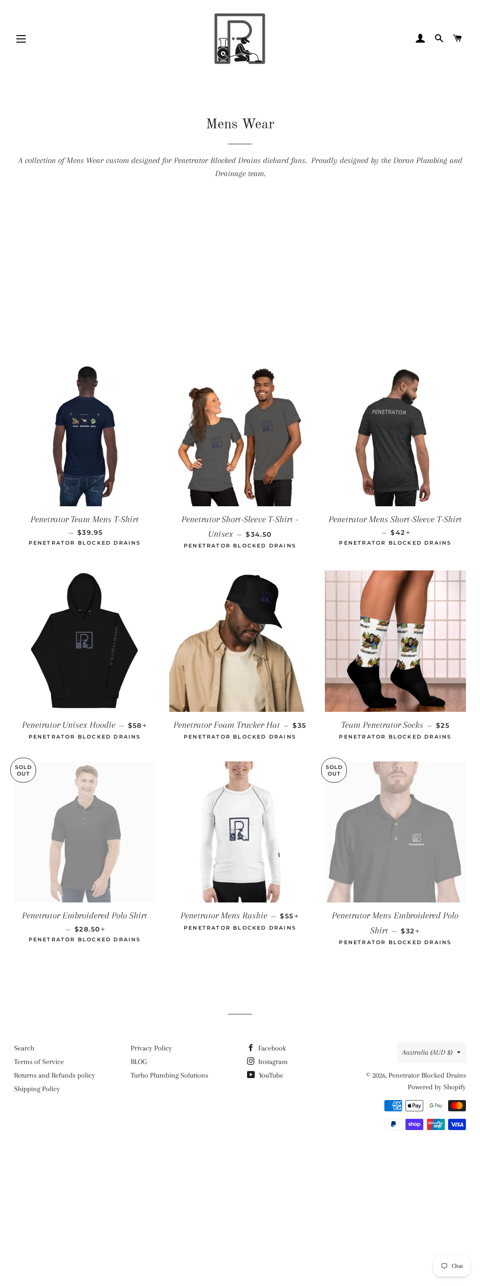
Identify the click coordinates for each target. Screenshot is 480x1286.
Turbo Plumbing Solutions (169, 1075)
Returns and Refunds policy (54, 1075)
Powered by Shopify (437, 1087)
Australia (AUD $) (427, 1052)
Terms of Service (39, 1061)
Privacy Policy (151, 1048)
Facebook (271, 1048)
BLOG (139, 1061)
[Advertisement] (240, 275)
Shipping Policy (37, 1089)
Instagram (272, 1061)
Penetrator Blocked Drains (427, 1075)
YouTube (270, 1075)
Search (24, 1048)
